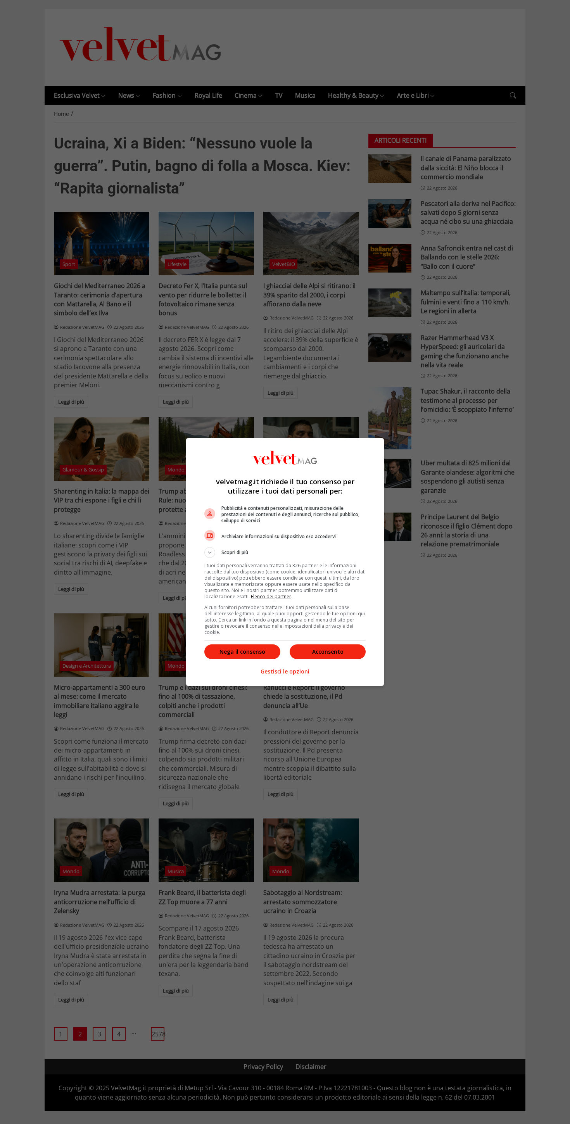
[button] (285, 552)
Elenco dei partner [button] (271, 596)
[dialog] (285, 562)
